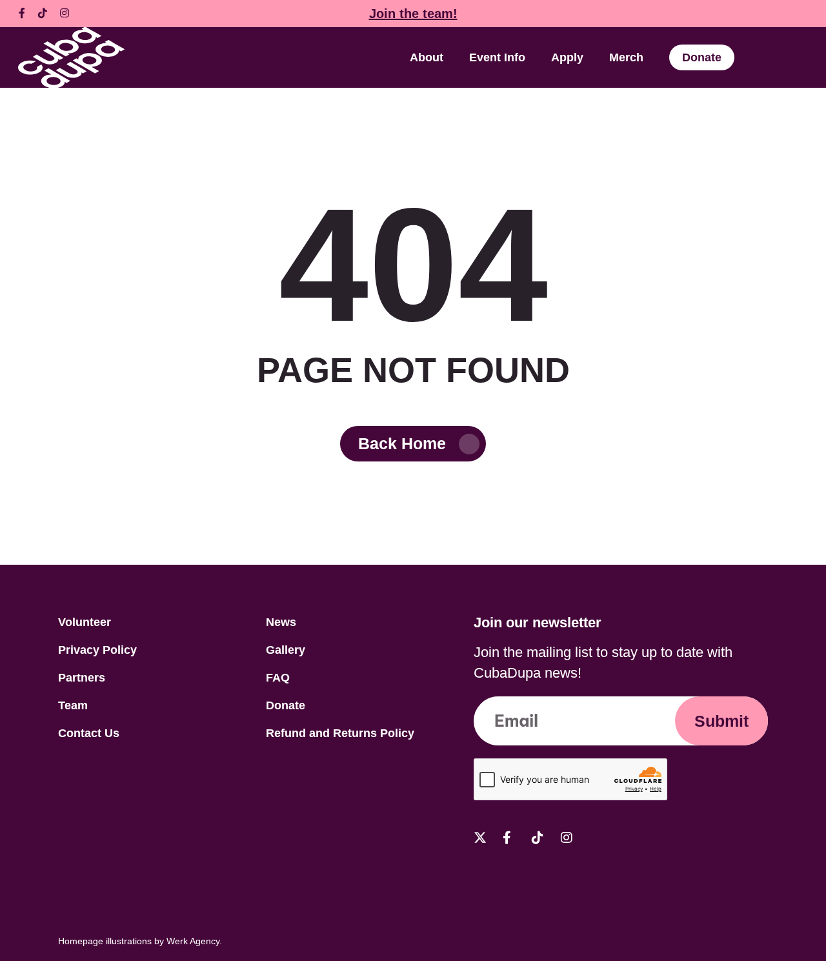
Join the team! (413, 13)
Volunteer (84, 622)
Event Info (497, 57)
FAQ (278, 677)
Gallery (285, 649)
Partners (81, 677)
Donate (701, 57)
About (426, 57)
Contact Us (88, 733)
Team (73, 705)
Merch (626, 57)
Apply (567, 57)
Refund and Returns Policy (340, 733)
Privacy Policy (97, 649)
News (281, 622)
